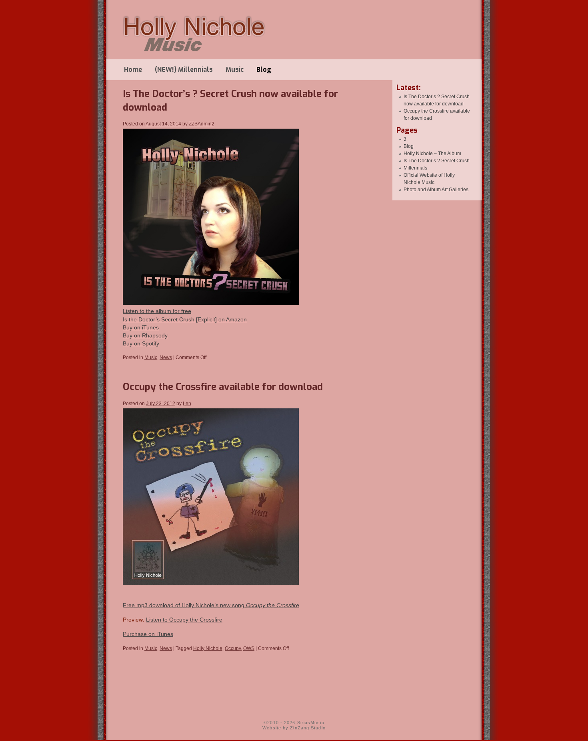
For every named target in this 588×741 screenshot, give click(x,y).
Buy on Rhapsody (145, 335)
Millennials (415, 168)
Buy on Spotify (141, 343)
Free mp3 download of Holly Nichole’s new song (211, 605)
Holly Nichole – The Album (432, 153)
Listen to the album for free (157, 311)
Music (235, 69)
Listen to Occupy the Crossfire (184, 619)
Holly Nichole (207, 648)
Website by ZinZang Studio (294, 727)
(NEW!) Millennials (184, 69)
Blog (263, 69)
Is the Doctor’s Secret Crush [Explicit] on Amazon (185, 319)
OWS (248, 648)
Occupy (233, 648)
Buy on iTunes (141, 327)
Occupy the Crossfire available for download (223, 386)
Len (187, 403)
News (166, 357)
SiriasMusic (310, 722)
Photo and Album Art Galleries (436, 189)
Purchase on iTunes (148, 634)
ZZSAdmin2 (201, 124)
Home (133, 69)
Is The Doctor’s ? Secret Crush (437, 161)
